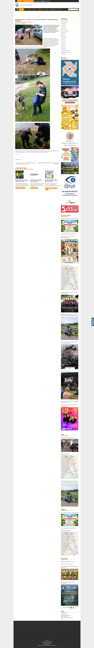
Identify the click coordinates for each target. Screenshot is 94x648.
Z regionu (62, 54)
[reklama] (70, 129)
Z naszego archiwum (40, 9)
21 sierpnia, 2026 (18, 179)
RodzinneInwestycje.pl (65, 616)
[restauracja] (70, 174)
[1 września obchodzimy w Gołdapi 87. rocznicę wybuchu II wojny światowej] (69, 356)
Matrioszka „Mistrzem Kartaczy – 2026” (68, 561)
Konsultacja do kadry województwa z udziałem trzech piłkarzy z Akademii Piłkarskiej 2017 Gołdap (69, 315)
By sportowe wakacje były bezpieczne (67, 437)
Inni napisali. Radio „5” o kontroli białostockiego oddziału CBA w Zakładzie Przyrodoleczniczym (26, 163)
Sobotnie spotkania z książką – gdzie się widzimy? (69, 218)
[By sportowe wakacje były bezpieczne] (69, 445)
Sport (26, 9)
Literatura (46, 189)
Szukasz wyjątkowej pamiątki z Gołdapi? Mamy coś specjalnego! (70, 567)
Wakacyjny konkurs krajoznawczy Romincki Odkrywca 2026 (68, 583)
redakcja (24, 23)
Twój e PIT (47, 640)
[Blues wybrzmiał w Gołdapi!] (69, 385)
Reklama (46, 9)
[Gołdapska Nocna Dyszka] (69, 278)
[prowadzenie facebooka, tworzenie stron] (69, 212)
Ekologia (62, 25)
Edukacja (62, 23)
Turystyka (34, 9)
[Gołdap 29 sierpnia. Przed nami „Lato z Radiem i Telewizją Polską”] (69, 419)
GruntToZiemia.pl (64, 614)
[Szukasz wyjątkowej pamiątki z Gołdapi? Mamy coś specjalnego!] (69, 574)
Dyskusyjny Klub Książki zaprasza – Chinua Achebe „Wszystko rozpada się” (48, 163)
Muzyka (62, 34)
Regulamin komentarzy (53, 9)
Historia (62, 27)
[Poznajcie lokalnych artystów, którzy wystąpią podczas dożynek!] (69, 303)
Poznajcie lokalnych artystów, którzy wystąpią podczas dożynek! (69, 293)
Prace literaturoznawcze (65, 615)
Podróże (62, 41)
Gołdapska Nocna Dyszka (65, 265)
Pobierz (62, 39)
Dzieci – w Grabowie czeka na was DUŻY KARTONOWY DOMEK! (68, 237)
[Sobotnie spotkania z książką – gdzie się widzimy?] (69, 226)
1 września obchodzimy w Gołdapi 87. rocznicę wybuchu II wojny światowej (69, 343)
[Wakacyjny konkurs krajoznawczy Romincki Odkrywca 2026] (69, 596)
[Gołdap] (17, 9)
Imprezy (29, 9)
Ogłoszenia (63, 38)
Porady (62, 43)
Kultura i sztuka (63, 30)
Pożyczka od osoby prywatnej (47, 641)
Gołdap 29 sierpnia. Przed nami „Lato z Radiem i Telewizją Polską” (69, 405)
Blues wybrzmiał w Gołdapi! (65, 371)
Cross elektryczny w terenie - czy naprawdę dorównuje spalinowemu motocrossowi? (43, 1)
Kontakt (60, 9)
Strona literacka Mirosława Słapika (67, 617)
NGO (62, 36)
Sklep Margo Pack (47, 644)
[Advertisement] (59, 5)
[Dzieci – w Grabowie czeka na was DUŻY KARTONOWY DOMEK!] (69, 251)
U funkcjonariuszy (64, 50)
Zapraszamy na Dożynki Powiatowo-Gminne (68, 234)
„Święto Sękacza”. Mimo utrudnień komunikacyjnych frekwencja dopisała (70, 402)
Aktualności (21, 9)
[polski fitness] (70, 204)
